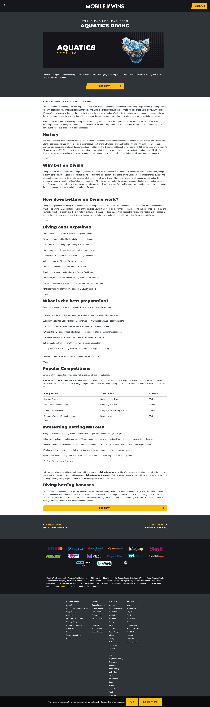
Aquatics (79, 101)
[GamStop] (84, 563)
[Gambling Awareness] (156, 556)
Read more (150, 701)
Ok (132, 701)
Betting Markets (57, 101)
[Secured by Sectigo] (104, 563)
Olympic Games (64, 380)
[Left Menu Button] (4, 6)
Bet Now (104, 86)
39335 (62, 586)
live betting (52, 450)
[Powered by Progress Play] (115, 556)
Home (45, 101)
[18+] (125, 563)
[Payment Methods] (55, 548)
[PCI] (135, 556)
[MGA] (94, 556)
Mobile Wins (59, 356)
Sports (69, 101)
